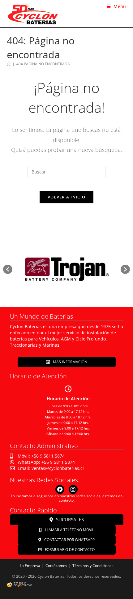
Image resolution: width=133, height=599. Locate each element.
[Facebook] (59, 489)
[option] (66, 269)
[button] (7, 269)
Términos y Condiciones (93, 565)
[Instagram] (73, 489)
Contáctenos (56, 565)
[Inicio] (9, 64)
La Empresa (30, 565)
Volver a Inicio (67, 197)
